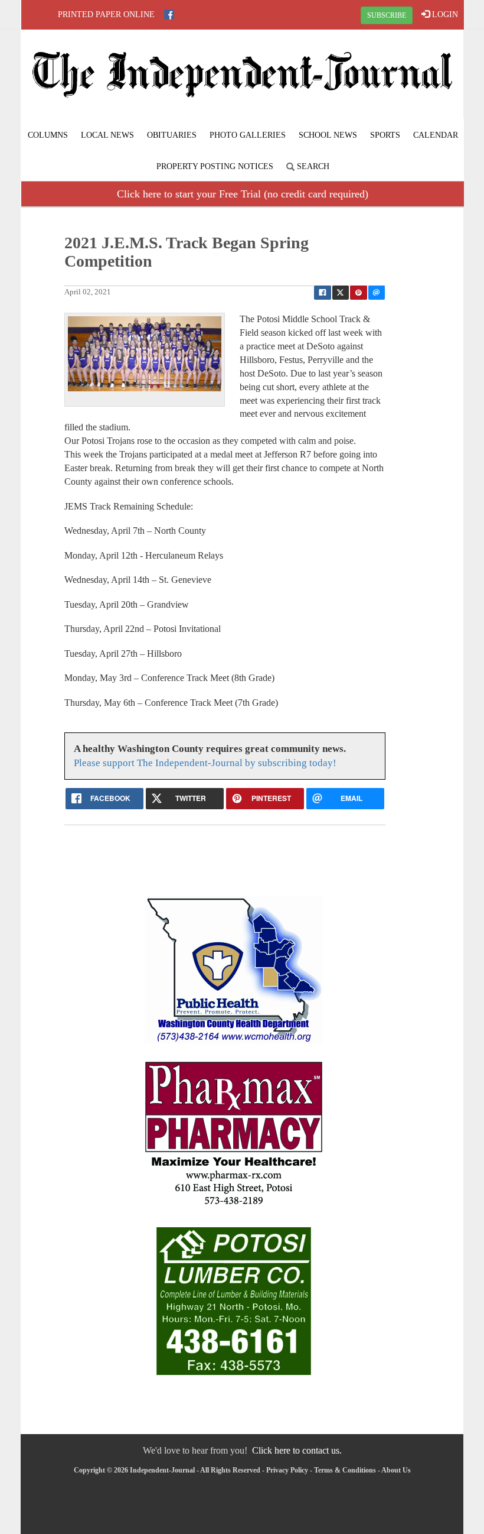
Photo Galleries (248, 135)
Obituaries (172, 135)
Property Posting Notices (214, 166)
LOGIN (444, 14)
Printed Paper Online (106, 14)
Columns (48, 135)
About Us (396, 1470)
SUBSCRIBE (386, 15)
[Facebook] (169, 14)
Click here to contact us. (297, 1450)
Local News (107, 135)
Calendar (435, 135)
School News (328, 135)
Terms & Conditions (345, 1470)
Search (312, 166)
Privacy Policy (287, 1470)
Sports (385, 135)
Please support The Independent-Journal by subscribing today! (205, 762)
